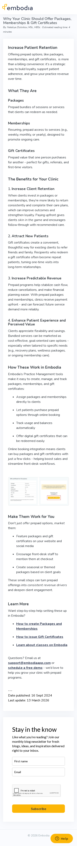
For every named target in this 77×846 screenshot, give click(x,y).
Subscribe (38, 809)
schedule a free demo (25, 668)
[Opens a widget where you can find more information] (61, 839)
